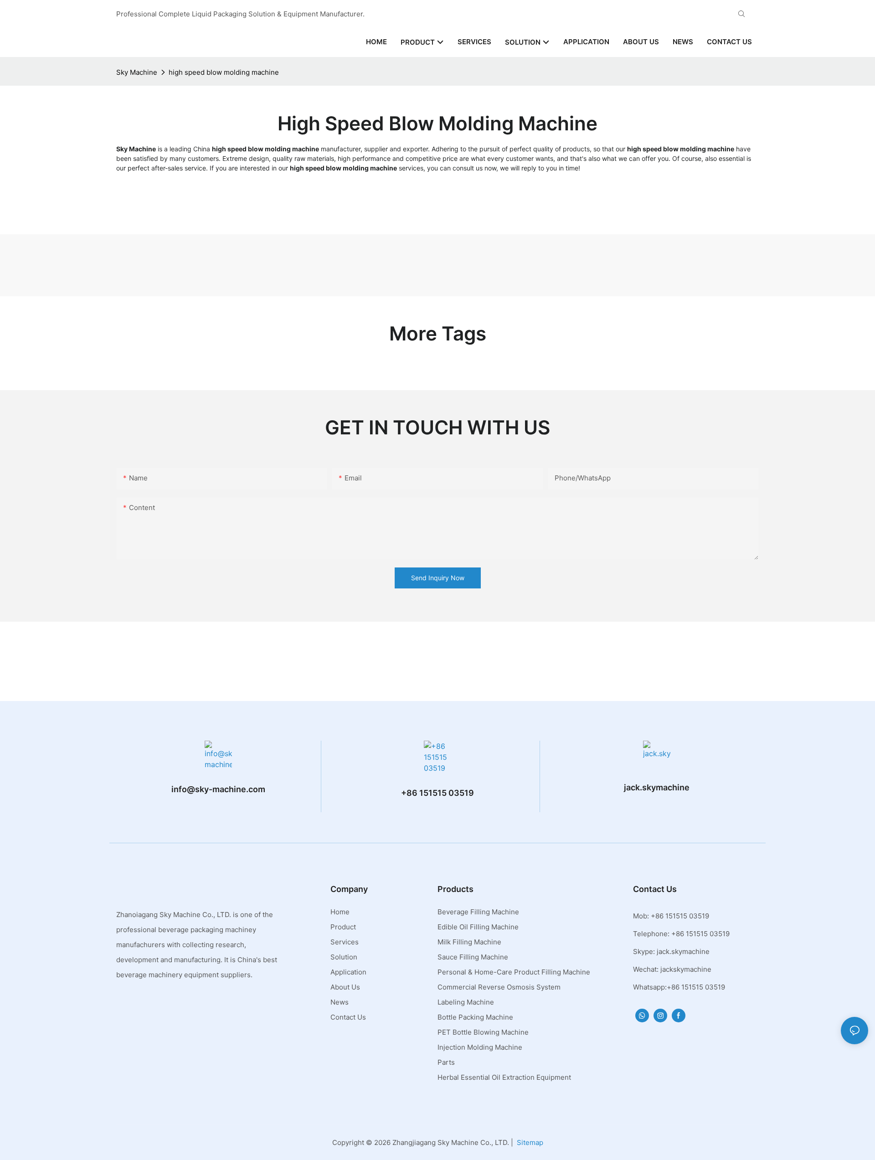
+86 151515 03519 (437, 793)
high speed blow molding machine (224, 72)
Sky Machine (136, 72)
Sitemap (530, 1142)
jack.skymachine (657, 787)
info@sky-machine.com (218, 789)
